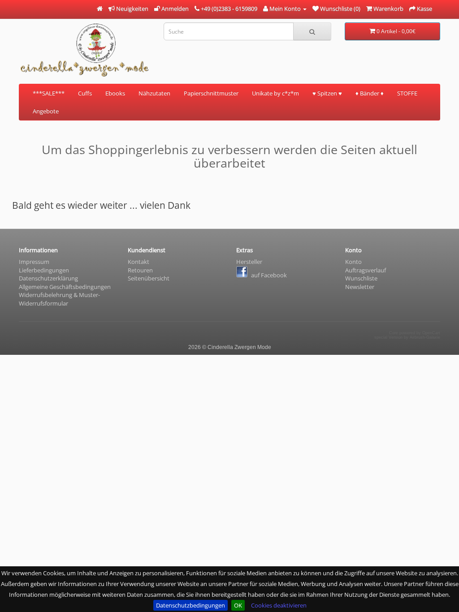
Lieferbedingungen (44, 270)
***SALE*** (49, 93)
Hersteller (249, 262)
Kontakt (138, 262)
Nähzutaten (154, 93)
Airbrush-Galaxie (425, 337)
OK (238, 605)
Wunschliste (361, 278)
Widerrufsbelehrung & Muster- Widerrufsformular (59, 299)
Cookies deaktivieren (279, 605)
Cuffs (85, 93)
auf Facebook (268, 275)
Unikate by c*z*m (275, 93)
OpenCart (431, 333)
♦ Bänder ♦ (369, 93)
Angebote (46, 111)
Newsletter (359, 287)
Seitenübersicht (148, 278)
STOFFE (407, 93)
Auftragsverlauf (365, 270)
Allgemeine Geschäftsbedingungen (65, 287)
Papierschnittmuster (211, 93)
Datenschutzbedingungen (190, 605)
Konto (353, 262)
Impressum (34, 262)
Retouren (140, 270)
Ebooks (115, 93)
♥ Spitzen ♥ (327, 93)
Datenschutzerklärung (48, 278)
